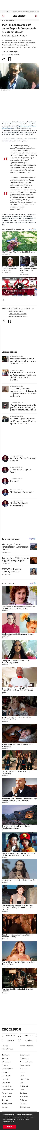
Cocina (22, 1072)
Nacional (5, 1058)
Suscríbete (28, 1040)
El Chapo (5, 1100)
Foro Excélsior (7, 1086)
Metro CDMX (6, 1096)
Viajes (22, 1083)
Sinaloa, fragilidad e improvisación (19, 504)
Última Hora (24, 1058)
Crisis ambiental (7, 1090)
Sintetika (5, 1079)
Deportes (5, 1072)
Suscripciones (25, 1107)
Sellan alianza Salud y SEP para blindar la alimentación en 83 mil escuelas (23, 361)
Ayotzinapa (17, 308)
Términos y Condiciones (27, 1046)
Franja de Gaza (7, 1093)
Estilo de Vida (24, 1079)
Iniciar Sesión (10, 1035)
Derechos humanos (15, 311)
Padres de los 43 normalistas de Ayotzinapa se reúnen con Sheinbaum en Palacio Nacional (23, 376)
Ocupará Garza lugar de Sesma (20, 470)
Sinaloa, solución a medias (22, 492)
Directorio (5, 1046)
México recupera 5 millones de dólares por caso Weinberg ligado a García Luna (23, 421)
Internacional (6, 1062)
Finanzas (5, 1065)
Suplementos (24, 1055)
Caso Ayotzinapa (28, 308)
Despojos (14, 481)
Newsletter (28, 1035)
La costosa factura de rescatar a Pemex (23, 459)
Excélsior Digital (12, 52)
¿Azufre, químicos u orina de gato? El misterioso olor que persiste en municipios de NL (23, 407)
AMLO (11, 308)
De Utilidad (24, 1086)
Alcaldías (23, 1069)
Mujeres (5, 1107)
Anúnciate (10, 1040)
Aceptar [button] (9, 1126)
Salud (22, 1076)
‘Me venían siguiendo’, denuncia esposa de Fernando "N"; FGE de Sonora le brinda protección (23, 392)
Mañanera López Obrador (17, 314)
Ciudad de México (8, 1069)
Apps (22, 1090)
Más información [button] (8, 1122)
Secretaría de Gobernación (18, 316)
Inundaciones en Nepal (16, 11)
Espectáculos (6, 1076)
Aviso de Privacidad (7, 1049)
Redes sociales (25, 1065)
